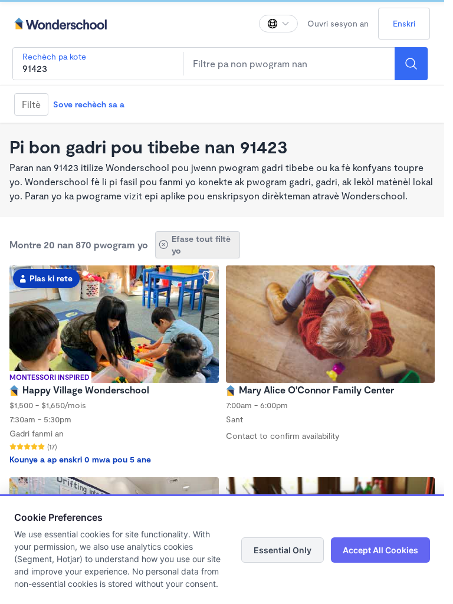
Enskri (404, 23)
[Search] (411, 63)
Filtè (31, 104)
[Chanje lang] (278, 23)
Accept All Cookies (380, 550)
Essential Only (282, 550)
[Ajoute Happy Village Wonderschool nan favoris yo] (208, 276)
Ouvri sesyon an (338, 23)
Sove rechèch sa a (88, 104)
